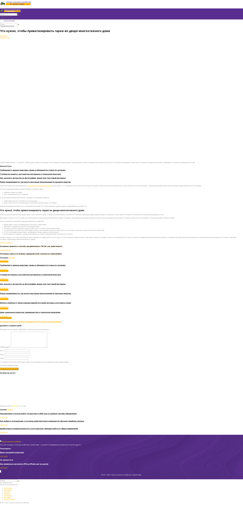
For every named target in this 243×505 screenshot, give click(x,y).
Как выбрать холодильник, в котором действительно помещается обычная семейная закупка (42, 421)
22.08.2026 (3, 417)
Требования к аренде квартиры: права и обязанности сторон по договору (32, 170)
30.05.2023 (3, 36)
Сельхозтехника (9, 21)
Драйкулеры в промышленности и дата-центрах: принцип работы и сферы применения (39, 428)
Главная (2, 26)
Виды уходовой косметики (12, 452)
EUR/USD (15, 406)
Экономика (7, 497)
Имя (2, 351)
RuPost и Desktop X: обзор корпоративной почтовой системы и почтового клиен (35, 303)
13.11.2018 (3, 456)
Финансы (7, 494)
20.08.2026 (3, 269)
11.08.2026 (3, 307)
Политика (7, 492)
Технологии (8, 495)
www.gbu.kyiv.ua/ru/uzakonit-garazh (39, 186)
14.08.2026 (3, 297)
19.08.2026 (3, 288)
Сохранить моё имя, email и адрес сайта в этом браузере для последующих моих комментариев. (35, 362)
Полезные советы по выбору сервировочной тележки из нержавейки (31, 322)
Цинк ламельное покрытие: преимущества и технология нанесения (30, 312)
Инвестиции (10, 26)
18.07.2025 (3, 468)
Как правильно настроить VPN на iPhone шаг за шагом (24, 464)
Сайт (1, 358)
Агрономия (7, 490)
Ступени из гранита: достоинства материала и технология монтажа (30, 174)
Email (2, 354)
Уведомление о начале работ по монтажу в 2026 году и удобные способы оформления (38, 413)
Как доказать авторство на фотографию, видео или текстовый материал (33, 178)
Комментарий (5, 347)
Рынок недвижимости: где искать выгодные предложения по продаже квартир (35, 182)
